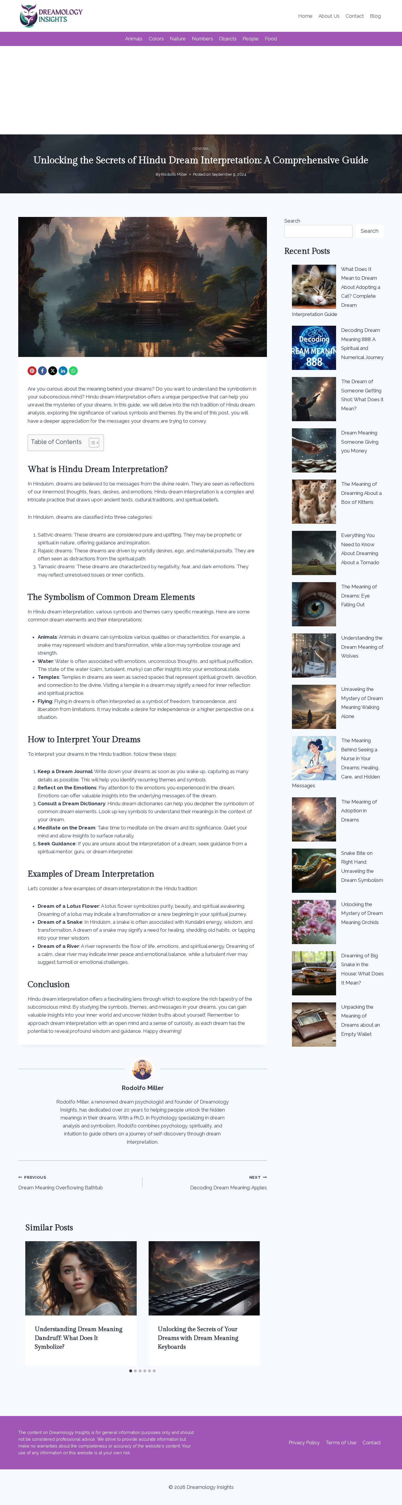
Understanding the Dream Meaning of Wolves (362, 647)
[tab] (130, 1370)
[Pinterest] (32, 370)
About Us (329, 16)
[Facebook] (42, 370)
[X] (52, 370)
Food (271, 39)
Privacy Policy (304, 1442)
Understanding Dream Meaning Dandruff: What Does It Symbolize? (78, 1338)
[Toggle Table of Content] (91, 443)
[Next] (249, 1304)
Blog (375, 16)
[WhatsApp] (73, 370)
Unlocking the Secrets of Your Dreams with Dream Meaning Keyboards (198, 1338)
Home (305, 16)
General (200, 148)
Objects (228, 39)
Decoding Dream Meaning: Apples (228, 1183)
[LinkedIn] (63, 370)
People (250, 39)
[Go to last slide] (36, 1304)
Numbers (202, 39)
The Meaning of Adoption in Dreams (359, 811)
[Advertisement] (201, 90)
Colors (156, 39)
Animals (133, 39)
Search (292, 221)
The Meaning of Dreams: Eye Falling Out (359, 595)
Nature (178, 39)
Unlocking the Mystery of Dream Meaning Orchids (362, 913)
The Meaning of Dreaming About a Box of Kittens (361, 493)
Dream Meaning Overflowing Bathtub (60, 1183)
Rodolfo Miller (174, 174)
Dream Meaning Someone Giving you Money (359, 442)
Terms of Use (340, 1442)
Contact (354, 16)
